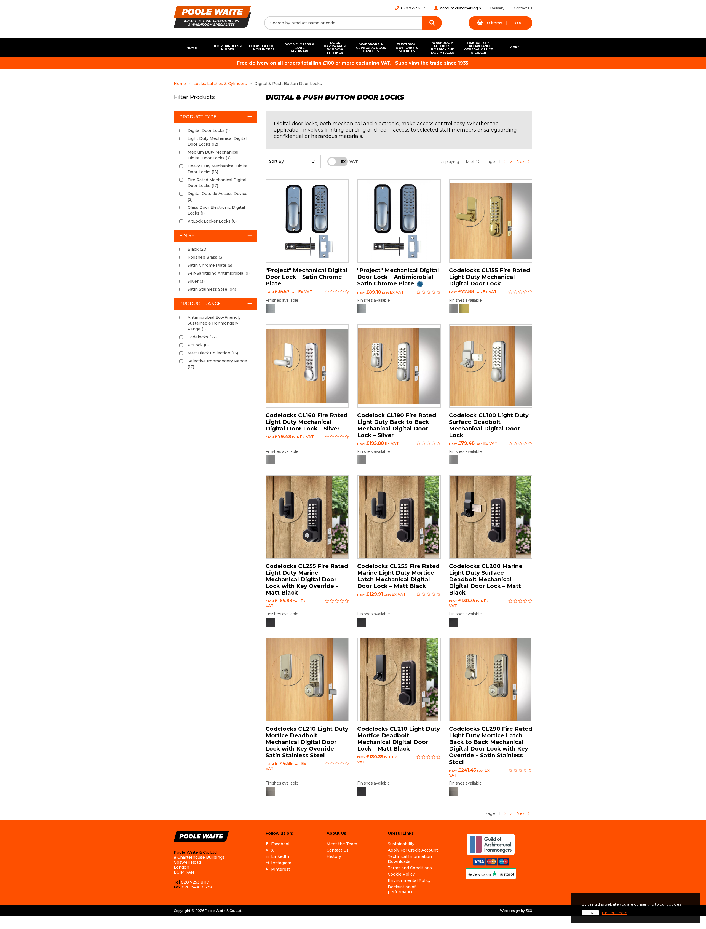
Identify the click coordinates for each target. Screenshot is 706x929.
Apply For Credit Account (413, 850)
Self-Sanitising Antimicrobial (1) (219, 273)
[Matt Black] (270, 622)
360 (529, 911)
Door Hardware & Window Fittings (335, 48)
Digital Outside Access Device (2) (217, 196)
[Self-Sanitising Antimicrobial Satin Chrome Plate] (361, 308)
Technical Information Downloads (410, 859)
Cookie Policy (401, 874)
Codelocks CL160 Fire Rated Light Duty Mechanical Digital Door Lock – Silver (306, 422)
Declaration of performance (402, 889)
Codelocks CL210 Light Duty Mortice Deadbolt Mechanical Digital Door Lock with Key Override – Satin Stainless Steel (307, 742)
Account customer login (460, 8)
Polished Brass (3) (205, 257)
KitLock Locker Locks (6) (212, 221)
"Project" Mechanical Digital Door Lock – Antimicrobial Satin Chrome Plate (398, 277)
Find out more (614, 913)
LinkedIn (280, 856)
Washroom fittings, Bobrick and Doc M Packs (442, 48)
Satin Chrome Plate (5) (210, 265)
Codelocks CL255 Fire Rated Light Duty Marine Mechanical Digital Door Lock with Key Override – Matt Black (307, 579)
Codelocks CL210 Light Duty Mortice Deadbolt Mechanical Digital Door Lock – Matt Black (398, 738)
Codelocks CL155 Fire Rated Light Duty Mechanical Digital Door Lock (489, 277)
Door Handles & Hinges (227, 47)
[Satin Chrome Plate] (270, 308)
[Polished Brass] (464, 308)
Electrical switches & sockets (407, 47)
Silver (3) (196, 281)
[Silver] (453, 308)
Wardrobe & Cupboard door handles (371, 47)
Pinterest (280, 869)
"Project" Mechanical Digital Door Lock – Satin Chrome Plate (306, 277)
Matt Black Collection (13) (213, 352)
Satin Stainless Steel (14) (212, 289)
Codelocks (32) (202, 336)
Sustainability (401, 843)
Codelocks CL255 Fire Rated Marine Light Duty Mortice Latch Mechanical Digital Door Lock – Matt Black (398, 576)
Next (522, 161)
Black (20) (197, 249)
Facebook (281, 843)
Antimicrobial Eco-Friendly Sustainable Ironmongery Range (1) (214, 323)
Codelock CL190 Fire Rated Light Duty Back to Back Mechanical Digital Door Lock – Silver (396, 425)
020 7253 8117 (413, 8)
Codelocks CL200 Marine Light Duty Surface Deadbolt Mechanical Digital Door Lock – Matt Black (485, 579)
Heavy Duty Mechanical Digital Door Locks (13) (218, 169)
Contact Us (523, 8)
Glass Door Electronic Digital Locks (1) (216, 210)
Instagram (281, 862)
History (334, 856)
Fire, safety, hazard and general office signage (478, 48)
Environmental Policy (409, 880)
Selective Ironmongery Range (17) (217, 363)
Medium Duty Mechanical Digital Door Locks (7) (213, 155)
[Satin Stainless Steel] (270, 791)
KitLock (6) (198, 344)
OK (590, 913)
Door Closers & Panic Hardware (299, 47)
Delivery (497, 8)
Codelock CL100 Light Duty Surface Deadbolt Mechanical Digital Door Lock (489, 425)
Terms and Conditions (410, 867)
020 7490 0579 (197, 887)
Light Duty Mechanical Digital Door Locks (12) (217, 141)
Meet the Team (342, 843)
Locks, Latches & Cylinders (263, 47)
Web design (510, 911)
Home (191, 48)
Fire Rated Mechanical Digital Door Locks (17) (217, 182)
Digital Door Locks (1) (209, 130)
